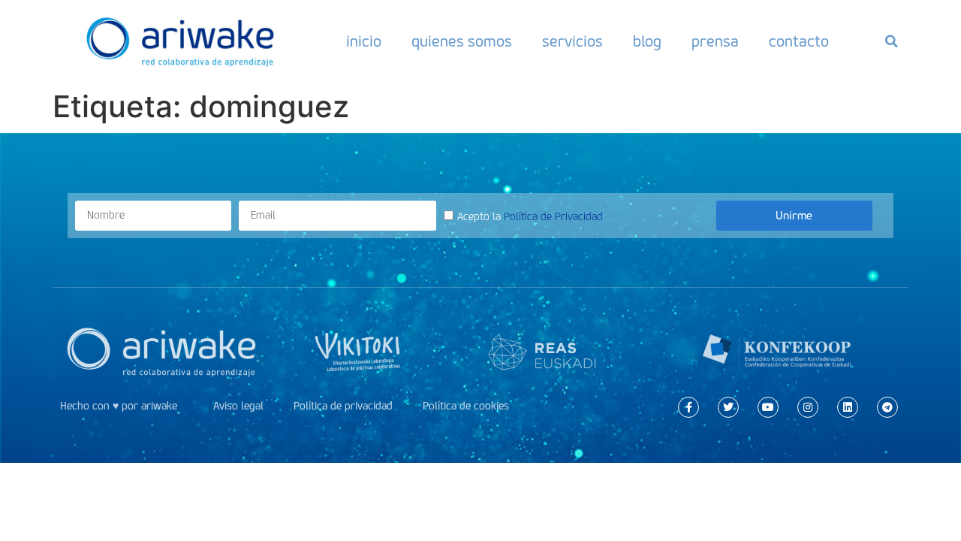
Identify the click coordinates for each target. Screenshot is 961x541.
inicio (363, 41)
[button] (891, 41)
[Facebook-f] (688, 407)
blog (647, 41)
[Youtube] (768, 407)
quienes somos (461, 41)
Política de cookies (466, 406)
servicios (572, 41)
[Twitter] (728, 407)
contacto (799, 41)
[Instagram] (807, 407)
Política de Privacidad (553, 216)
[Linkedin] (847, 407)
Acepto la (530, 216)
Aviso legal (238, 406)
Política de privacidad (343, 406)
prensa (715, 41)
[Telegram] (887, 407)
